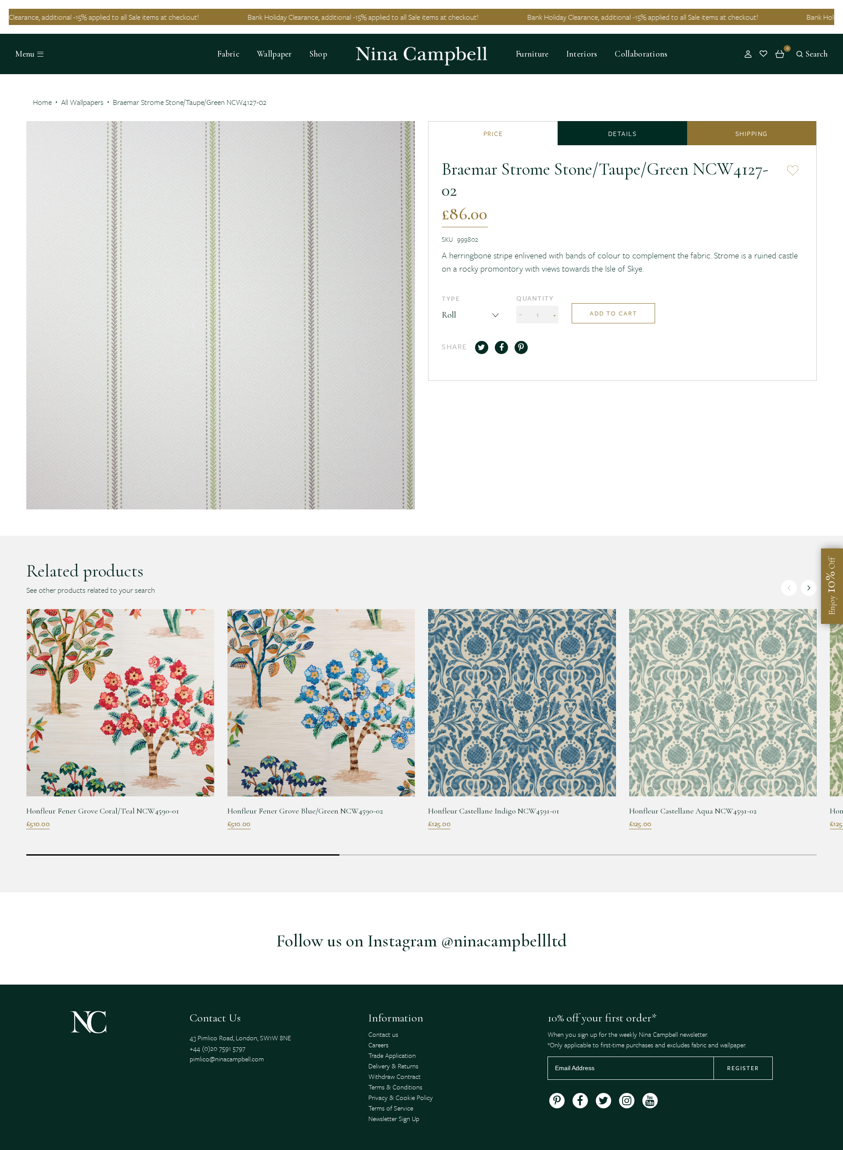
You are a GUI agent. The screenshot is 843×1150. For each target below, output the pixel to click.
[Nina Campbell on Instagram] (626, 1100)
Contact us (383, 1034)
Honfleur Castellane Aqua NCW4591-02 (693, 811)
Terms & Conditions (395, 1087)
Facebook (501, 347)
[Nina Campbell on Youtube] (650, 1100)
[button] (809, 588)
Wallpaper (274, 54)
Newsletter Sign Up (393, 1118)
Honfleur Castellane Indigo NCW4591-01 (493, 811)
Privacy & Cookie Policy (400, 1097)
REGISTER (743, 1068)
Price (493, 133)
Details (622, 133)
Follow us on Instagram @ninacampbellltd (421, 940)
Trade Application (392, 1055)
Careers (378, 1045)
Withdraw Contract (394, 1076)
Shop (318, 54)
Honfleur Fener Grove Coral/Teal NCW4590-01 (102, 811)
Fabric (228, 54)
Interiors (582, 54)
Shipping (751, 133)
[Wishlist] (763, 54)
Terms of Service (390, 1108)
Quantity (535, 298)
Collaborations (641, 54)
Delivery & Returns (393, 1066)
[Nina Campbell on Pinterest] (557, 1100)
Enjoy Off (830, 586)
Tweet (481, 347)
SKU (447, 239)
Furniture (532, 54)
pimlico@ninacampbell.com (227, 1059)
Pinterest (521, 347)
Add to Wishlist (792, 169)
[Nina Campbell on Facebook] (580, 1100)
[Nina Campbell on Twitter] (603, 1100)
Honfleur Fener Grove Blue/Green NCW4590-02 (305, 811)
